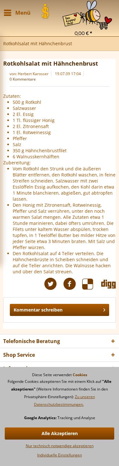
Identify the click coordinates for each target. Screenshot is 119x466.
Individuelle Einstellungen (59, 455)
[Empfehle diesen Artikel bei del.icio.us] (91, 283)
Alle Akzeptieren (60, 433)
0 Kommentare (23, 79)
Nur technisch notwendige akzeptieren (60, 445)
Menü (22, 12)
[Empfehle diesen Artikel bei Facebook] (72, 283)
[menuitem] (87, 8)
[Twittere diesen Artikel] (53, 283)
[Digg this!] (108, 283)
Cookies (80, 374)
